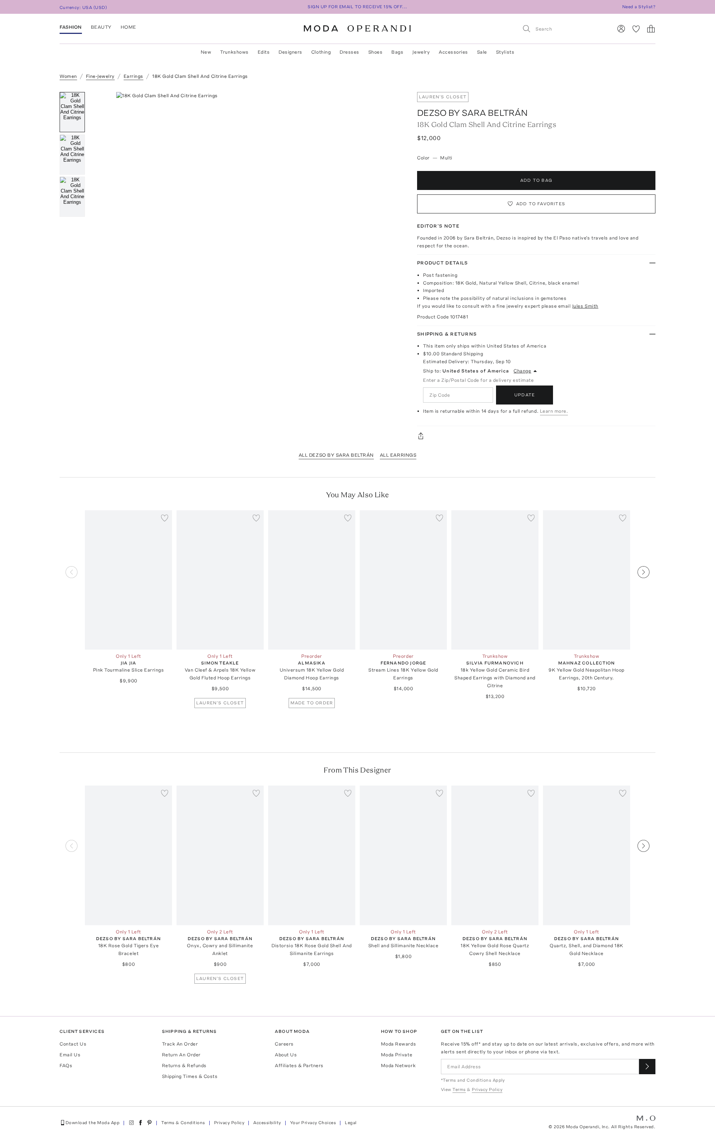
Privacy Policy (229, 1122)
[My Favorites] (636, 28)
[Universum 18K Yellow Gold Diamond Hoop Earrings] (311, 580)
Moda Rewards (398, 1044)
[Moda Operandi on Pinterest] (149, 1123)
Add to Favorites (540, 203)
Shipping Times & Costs (189, 1076)
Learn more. (554, 411)
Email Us (70, 1054)
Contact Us (73, 1044)
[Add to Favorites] (164, 517)
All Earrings (398, 455)
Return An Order (181, 1054)
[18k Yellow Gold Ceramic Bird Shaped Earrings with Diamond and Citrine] (494, 580)
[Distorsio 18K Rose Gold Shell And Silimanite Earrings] (311, 855)
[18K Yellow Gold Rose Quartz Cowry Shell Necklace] (494, 855)
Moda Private (396, 1054)
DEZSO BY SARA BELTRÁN (472, 112)
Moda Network (398, 1065)
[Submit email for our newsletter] (647, 1066)
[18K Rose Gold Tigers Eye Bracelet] (128, 855)
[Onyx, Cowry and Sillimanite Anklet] (220, 855)
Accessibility (267, 1122)
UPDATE (524, 394)
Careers (284, 1044)
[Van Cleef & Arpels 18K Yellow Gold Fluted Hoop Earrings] (220, 580)
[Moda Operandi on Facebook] (140, 1123)
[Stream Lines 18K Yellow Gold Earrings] (403, 580)
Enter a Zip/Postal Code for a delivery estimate (478, 380)
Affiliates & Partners (299, 1065)
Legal (350, 1122)
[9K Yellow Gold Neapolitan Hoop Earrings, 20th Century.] (586, 580)
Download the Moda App (93, 1122)
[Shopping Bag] (650, 28)
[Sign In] (621, 28)
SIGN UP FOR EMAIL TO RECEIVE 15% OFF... (357, 6)
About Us (286, 1054)
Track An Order (180, 1044)
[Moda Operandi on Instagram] (131, 1123)
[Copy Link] (536, 436)
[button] (248, 203)
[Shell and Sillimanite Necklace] (403, 855)
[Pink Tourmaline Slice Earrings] (128, 580)
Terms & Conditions (183, 1122)
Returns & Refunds (184, 1065)
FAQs (66, 1065)
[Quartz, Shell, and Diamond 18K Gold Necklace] (586, 855)
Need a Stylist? (638, 6)
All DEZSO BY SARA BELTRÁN (336, 455)
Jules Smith (585, 306)
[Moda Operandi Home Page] (357, 29)
